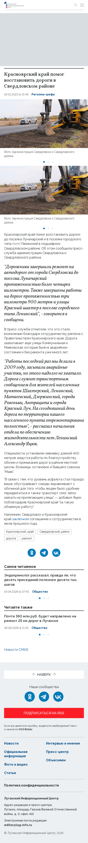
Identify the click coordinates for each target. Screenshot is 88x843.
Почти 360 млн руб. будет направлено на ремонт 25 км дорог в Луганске (40, 618)
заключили (20, 519)
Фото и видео (16, 764)
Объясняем (56, 760)
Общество (40, 591)
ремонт (27, 538)
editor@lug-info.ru (18, 825)
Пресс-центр (57, 752)
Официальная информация (15, 754)
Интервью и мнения (63, 743)
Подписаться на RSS (44, 713)
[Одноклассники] (32, 553)
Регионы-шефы (43, 94)
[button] (44, 162)
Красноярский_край (20, 531)
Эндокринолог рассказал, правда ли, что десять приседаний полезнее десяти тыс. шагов (41, 579)
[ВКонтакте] (56, 553)
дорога (11, 538)
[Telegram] (44, 553)
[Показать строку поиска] (76, 5)
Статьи (10, 773)
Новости (11, 743)
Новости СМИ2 (16, 650)
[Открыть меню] (82, 5)
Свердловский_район (54, 531)
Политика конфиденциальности (31, 785)
